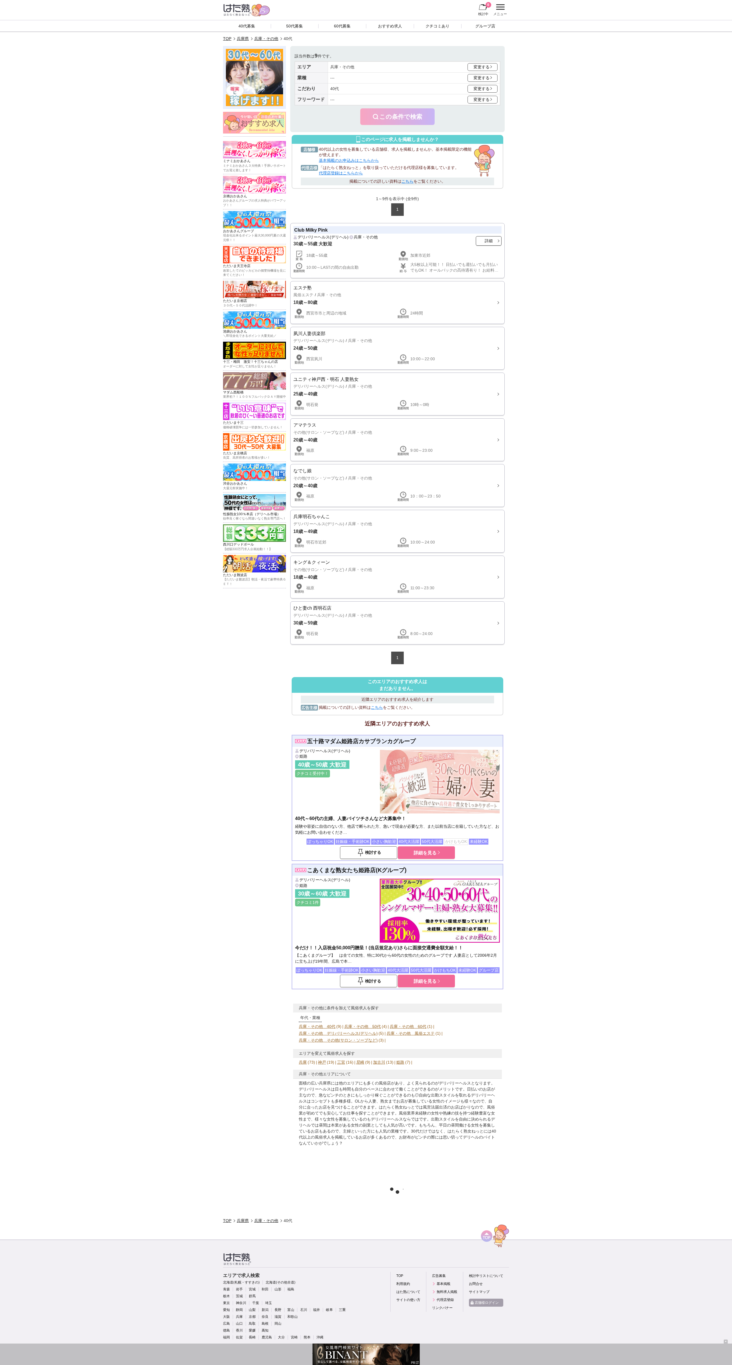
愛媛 (252, 1330)
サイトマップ (479, 1292)
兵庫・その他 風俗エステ (411, 1033)
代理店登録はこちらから (341, 173)
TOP (227, 38)
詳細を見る (425, 852)
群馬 (252, 1296)
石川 (303, 1310)
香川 (239, 1330)
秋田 (265, 1289)
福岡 (226, 1337)
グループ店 (485, 26)
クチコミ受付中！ (313, 773)
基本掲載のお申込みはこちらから (349, 160)
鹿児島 (267, 1337)
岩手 (239, 1289)
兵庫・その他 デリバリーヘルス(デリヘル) (338, 1033)
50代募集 (294, 26)
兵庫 (303, 1062)
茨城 (239, 1296)
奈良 (265, 1317)
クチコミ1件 (308, 902)
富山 (290, 1310)
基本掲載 (443, 1284)
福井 (316, 1310)
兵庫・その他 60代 (408, 1026)
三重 (342, 1310)
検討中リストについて (486, 1276)
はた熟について (408, 1292)
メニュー (499, 10)
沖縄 (320, 1337)
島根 (265, 1324)
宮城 (252, 1289)
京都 (252, 1317)
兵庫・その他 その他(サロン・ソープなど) (338, 1040)
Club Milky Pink (311, 229)
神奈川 (241, 1303)
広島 (226, 1324)
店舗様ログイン (487, 1303)
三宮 (341, 1062)
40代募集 (246, 26)
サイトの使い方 (408, 1300)
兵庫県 (243, 38)
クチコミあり (437, 26)
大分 (281, 1337)
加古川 (379, 1062)
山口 (239, 1324)
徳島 (226, 1330)
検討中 (483, 9)
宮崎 (294, 1337)
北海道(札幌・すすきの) (241, 1282)
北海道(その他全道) (280, 1282)
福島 (290, 1289)
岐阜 (329, 1310)
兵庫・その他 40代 (317, 1026)
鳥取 (252, 1324)
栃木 (226, 1296)
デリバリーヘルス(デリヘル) (323, 237)
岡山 (277, 1324)
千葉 (255, 1303)
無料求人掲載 (447, 1292)
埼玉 (268, 1303)
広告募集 (439, 1276)
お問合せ (476, 1284)
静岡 (239, 1310)
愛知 (226, 1310)
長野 (277, 1310)
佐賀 (239, 1337)
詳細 (489, 240)
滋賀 (277, 1317)
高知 (265, 1330)
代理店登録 (445, 1300)
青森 (226, 1289)
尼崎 (360, 1062)
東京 (226, 1303)
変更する (482, 67)
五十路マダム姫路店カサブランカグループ (361, 741)
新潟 (265, 1310)
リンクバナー (442, 1308)
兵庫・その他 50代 (362, 1026)
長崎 (252, 1337)
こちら (407, 181)
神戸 (322, 1062)
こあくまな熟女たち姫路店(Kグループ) (357, 870)
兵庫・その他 (266, 38)
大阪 (226, 1317)
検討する (373, 852)
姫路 (303, 756)
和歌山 (292, 1317)
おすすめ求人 (390, 26)
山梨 (252, 1310)
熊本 (307, 1337)
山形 (277, 1289)
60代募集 (342, 26)
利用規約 (403, 1284)
